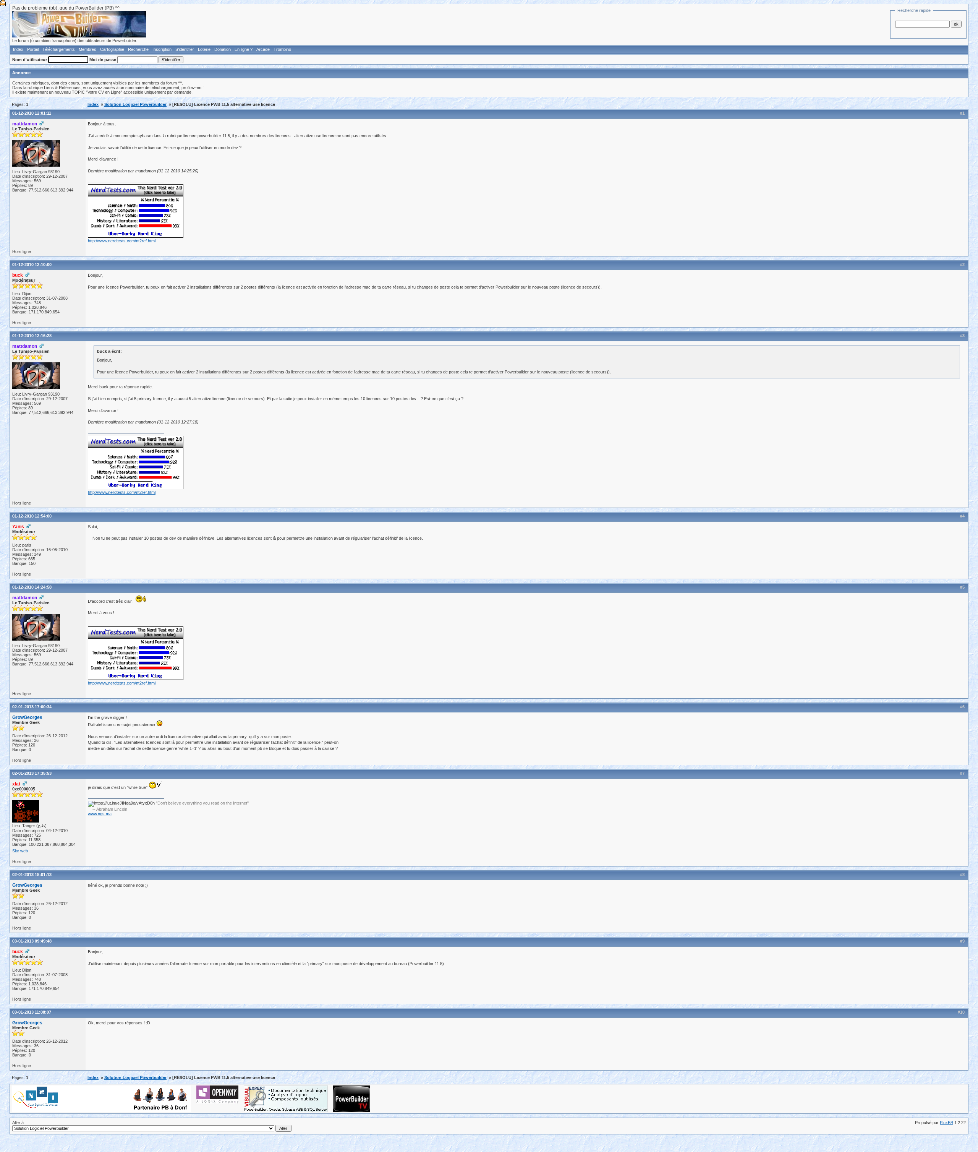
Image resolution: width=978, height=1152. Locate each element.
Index (18, 49)
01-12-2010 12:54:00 (32, 516)
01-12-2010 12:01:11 (31, 113)
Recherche (138, 49)
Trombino (282, 49)
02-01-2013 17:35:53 (32, 773)
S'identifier (184, 49)
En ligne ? (244, 49)
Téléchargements (58, 49)
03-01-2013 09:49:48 (32, 941)
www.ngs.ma (100, 813)
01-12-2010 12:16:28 (32, 335)
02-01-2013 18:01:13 (32, 874)
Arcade (263, 49)
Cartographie (112, 49)
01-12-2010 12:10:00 (32, 264)
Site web (20, 851)
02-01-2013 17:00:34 (32, 706)
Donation (222, 49)
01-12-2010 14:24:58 (32, 587)
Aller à (18, 1122)
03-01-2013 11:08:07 (31, 1012)
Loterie (204, 49)
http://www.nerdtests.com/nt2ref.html (121, 241)
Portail (33, 49)
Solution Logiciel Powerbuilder (135, 104)
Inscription (162, 49)
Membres (87, 49)
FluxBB (946, 1122)
